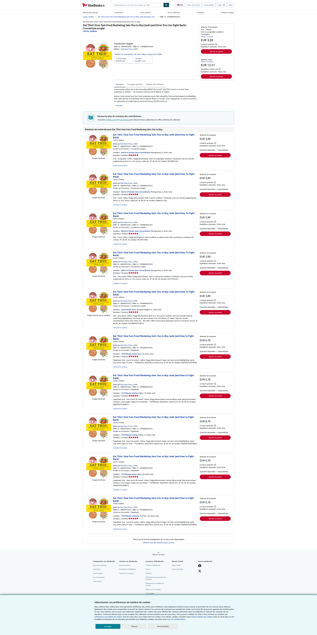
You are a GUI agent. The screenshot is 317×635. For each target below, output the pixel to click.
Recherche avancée (90, 12)
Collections (119, 12)
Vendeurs (200, 12)
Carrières (149, 573)
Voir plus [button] (119, 105)
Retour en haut (158, 554)
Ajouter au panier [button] (216, 51)
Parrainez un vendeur (126, 573)
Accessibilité (150, 593)
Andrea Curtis (111, 120)
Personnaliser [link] (163, 626)
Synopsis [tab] (120, 84)
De (121, 59)
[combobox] (138, 5)
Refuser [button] (134, 626)
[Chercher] (166, 5)
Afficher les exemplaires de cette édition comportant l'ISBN (138, 54)
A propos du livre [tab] (135, 84)
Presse (148, 569)
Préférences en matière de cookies (155, 584)
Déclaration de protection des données (156, 578)
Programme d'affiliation (127, 569)
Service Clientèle (177, 569)
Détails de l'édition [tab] (154, 84)
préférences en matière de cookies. (108, 617)
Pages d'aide (176, 565)
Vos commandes (99, 577)
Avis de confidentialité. (176, 619)
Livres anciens (145, 12)
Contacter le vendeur (120, 166)
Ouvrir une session (193, 5)
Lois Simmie (124, 120)
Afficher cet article (207, 37)
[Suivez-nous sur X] (199, 571)
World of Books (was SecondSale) (135, 152)
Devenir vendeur (227, 12)
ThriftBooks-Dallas (129, 393)
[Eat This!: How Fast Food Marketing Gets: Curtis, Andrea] (98, 156)
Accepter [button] (108, 626)
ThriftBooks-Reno (129, 354)
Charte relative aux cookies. (202, 617)
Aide (230, 5)
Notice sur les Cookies (153, 589)
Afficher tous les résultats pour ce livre (158, 542)
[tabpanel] (155, 97)
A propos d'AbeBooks (153, 565)
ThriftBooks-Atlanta (130, 516)
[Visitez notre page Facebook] (199, 566)
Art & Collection (174, 12)
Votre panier (97, 581)
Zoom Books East (128, 309)
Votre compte (209, 5)
